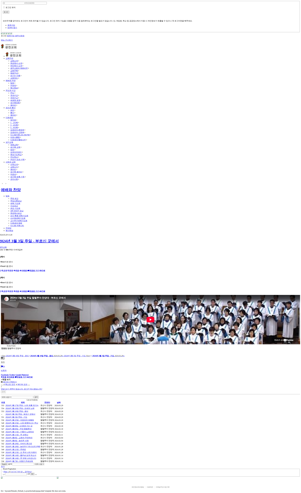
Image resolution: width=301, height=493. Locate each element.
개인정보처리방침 (138, 487)
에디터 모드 (22, 384)
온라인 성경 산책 (17, 160)
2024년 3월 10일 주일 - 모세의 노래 (20, 408)
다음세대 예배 (16, 223)
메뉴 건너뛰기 (7, 40)
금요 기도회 (15, 208)
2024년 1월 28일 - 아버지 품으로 (19, 444)
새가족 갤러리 (16, 172)
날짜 (59, 402)
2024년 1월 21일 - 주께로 (16, 449)
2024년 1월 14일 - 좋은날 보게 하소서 (21, 455)
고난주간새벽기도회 (18, 221)
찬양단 (47, 402)
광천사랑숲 (19, 36)
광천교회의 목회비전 (19, 68)
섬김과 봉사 (11, 108)
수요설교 (14, 206)
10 (21, 472)
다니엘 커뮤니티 (17, 226)
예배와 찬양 (11, 81)
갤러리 (13, 105)
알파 (12, 150)
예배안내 (14, 73)
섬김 (12, 110)
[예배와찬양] (2, 34)
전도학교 (14, 157)
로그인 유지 (11, 7)
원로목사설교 (16, 213)
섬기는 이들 (15, 76)
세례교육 (14, 145)
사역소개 (14, 165)
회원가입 (11, 25)
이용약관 (150, 487)
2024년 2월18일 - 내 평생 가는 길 (19, 426)
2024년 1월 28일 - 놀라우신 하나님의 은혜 (23, 447)
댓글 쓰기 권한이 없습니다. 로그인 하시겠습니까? (21, 389)
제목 (23, 402)
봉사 (12, 113)
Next (29, 472)
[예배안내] (7, 34)
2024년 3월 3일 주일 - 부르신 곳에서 (20, 414)
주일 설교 (14, 198)
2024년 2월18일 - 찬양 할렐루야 (19, 429)
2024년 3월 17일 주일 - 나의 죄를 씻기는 (22, 405)
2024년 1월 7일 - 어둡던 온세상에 (19, 461)
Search (4, 464)
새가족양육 (15, 103)
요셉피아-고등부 (17, 132)
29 (26, 472)
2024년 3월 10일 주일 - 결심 (17, 411)
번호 (3, 402)
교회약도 (14, 78)
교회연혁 (14, 71)
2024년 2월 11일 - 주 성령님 (17, 435)
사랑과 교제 (11, 162)
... (23, 472)
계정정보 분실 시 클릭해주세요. (150, 17)
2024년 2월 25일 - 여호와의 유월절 (20, 420)
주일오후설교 (16, 201)
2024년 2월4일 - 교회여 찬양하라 (19, 438)
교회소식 (14, 167)
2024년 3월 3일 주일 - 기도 (16, 417)
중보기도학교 (16, 155)
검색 (36, 397)
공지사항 (14, 179)
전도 (12, 93)
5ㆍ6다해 (14, 127)
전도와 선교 (11, 90)
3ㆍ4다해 (14, 125)
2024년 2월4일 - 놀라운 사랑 (17, 441)
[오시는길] (11, 34)
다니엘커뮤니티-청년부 (20, 135)
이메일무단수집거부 (163, 487)
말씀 (12, 83)
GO (32, 474)
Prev (5, 472)
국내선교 (14, 95)
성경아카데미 (16, 152)
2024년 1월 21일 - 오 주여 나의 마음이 (21, 452)
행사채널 (14, 88)
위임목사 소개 (16, 66)
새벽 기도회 (15, 203)
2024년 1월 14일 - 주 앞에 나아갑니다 (21, 458)
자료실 (13, 174)
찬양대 (13, 86)
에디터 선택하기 (10, 382)
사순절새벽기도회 (17, 218)
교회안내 (9, 58)
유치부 (13, 120)
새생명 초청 (15, 100)
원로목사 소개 (16, 63)
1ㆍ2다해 (14, 123)
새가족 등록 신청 (17, 177)
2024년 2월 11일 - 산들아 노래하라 (20, 432)
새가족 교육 (15, 147)
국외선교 (14, 98)
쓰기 (3, 466)
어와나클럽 (15, 137)
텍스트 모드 (9, 384)
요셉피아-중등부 (17, 130)
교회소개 (14, 61)
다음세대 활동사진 (18, 140)
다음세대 (9, 118)
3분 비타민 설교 (17, 211)
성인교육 (9, 142)
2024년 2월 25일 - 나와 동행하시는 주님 (22, 423)
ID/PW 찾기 (12, 28)
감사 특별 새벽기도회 (19, 216)
